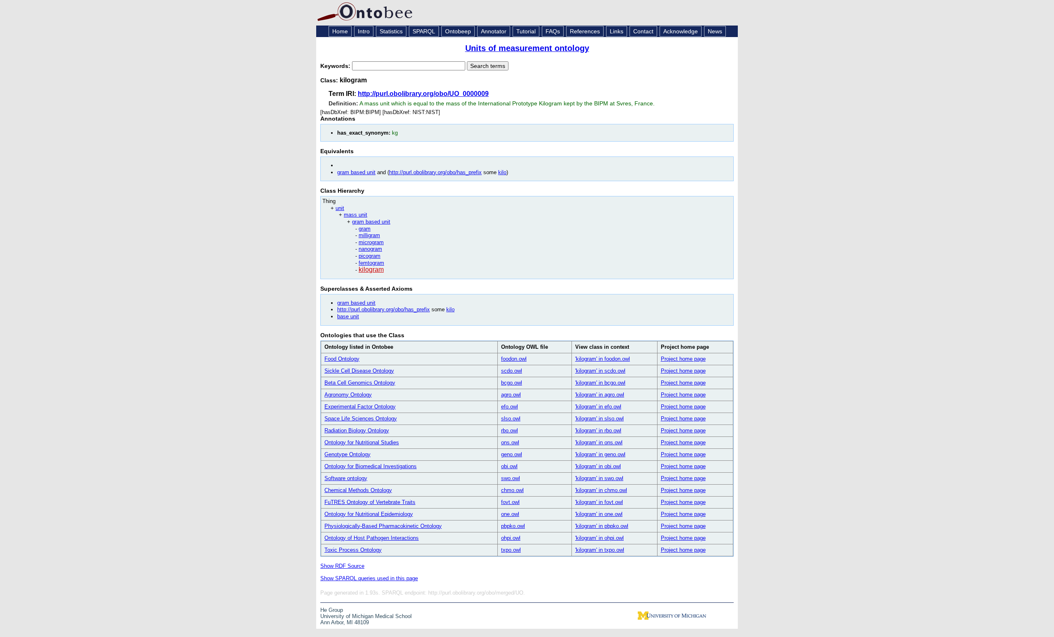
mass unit (355, 215)
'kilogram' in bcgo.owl (600, 383)
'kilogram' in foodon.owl (602, 359)
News (715, 31)
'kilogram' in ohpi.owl (599, 538)
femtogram (371, 263)
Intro (364, 31)
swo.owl (510, 478)
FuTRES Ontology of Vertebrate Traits (369, 502)
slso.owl (510, 418)
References (585, 31)
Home (340, 31)
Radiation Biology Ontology (356, 430)
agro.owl (511, 395)
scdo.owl (511, 371)
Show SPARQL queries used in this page (369, 578)
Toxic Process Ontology (353, 550)
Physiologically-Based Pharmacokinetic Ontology (383, 526)
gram (365, 229)
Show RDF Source (342, 566)
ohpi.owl (510, 538)
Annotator (493, 31)
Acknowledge (680, 31)
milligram (369, 235)
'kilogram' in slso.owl (599, 418)
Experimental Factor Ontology (360, 407)
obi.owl (509, 466)
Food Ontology (341, 359)
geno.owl (511, 454)
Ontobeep (458, 31)
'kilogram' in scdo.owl (600, 371)
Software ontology (345, 478)
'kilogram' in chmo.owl (601, 490)
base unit (348, 316)
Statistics (391, 31)
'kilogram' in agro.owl (599, 395)
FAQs (553, 31)
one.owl (510, 514)
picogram (369, 256)
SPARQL (424, 31)
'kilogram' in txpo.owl (599, 550)
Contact (643, 31)
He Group (331, 610)
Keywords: (336, 66)
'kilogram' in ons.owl (599, 442)
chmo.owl (512, 490)
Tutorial (526, 31)
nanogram (370, 249)
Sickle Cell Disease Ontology (359, 371)
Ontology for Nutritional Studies (361, 442)
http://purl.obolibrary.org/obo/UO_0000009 (423, 93)
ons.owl (510, 442)
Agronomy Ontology (348, 395)
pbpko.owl (513, 526)
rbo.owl (509, 430)
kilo (502, 172)
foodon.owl (514, 359)
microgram (371, 242)
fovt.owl (510, 502)
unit (340, 208)
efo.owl (509, 407)
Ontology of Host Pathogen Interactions (371, 538)
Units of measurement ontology (527, 48)
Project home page (683, 359)
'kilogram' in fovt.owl (599, 502)
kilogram (371, 269)
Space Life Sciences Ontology (360, 418)
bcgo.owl (511, 383)
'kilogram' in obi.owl (598, 466)
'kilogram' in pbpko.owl (601, 526)
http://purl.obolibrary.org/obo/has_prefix (435, 172)
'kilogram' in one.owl (599, 514)
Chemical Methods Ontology (358, 490)
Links (616, 31)
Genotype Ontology (347, 454)
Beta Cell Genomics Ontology (359, 383)
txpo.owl (511, 550)
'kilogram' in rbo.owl (598, 430)
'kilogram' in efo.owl (598, 407)
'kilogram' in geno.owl (600, 454)
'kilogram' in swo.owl (599, 478)
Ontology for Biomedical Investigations (370, 466)
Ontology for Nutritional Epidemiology (368, 514)
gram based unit (356, 172)
